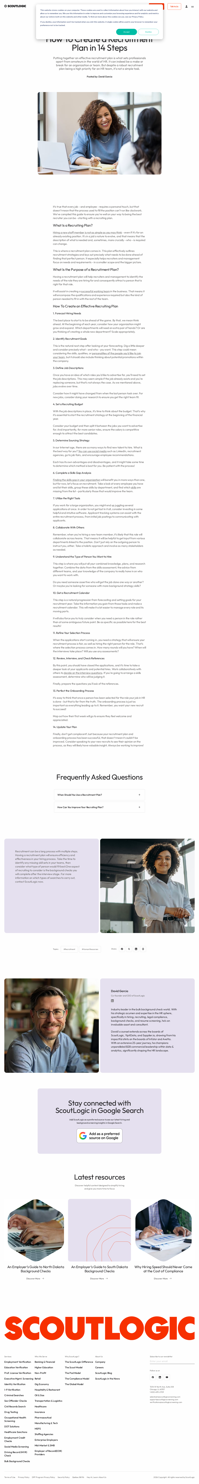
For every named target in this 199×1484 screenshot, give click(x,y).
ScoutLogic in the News (107, 1378)
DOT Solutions (11, 1426)
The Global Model (74, 1384)
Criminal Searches (14, 1395)
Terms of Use (9, 1477)
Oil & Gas (39, 1395)
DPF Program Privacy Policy (43, 1477)
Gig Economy (42, 1384)
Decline (148, 32)
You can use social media (92, 451)
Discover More (33, 1278)
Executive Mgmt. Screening (18, 1378)
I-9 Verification (12, 1389)
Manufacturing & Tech (46, 1423)
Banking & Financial (45, 1361)
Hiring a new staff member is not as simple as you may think (87, 232)
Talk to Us (174, 6)
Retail (38, 1378)
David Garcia (119, 991)
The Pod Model (73, 1373)
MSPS (38, 1428)
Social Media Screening (16, 1446)
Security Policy (64, 1477)
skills (133, 487)
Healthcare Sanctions (15, 1432)
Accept (126, 32)
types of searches (50, 877)
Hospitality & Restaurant (47, 1389)
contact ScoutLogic (26, 881)
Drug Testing (11, 1412)
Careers (99, 1367)
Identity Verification (14, 1384)
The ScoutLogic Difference (79, 1361)
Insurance (40, 1412)
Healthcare (41, 1406)
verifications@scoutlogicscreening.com (166, 1402)
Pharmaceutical (43, 1417)
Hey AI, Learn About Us (96, 1477)
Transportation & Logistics (48, 1400)
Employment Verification (17, 1361)
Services (7, 1356)
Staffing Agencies (44, 1434)
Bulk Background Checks (17, 1461)
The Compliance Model (77, 1378)
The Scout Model (73, 1367)
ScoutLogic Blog (103, 1373)
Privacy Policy (23, 1477)
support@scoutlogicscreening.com (164, 1399)
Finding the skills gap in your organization (76, 480)
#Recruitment (69, 949)
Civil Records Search (15, 1406)
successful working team (95, 291)
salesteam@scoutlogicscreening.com (165, 1397)
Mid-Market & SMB (45, 1445)
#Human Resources (90, 949)
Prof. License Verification (17, 1373)
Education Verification (16, 1367)
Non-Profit (40, 1373)
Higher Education (44, 1367)
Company (100, 1361)
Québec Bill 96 (78, 1477)
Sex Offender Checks (15, 1400)
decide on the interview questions (83, 673)
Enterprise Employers (46, 1439)
